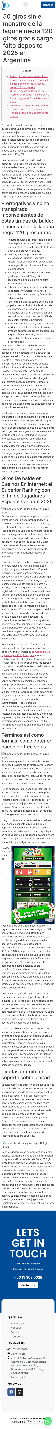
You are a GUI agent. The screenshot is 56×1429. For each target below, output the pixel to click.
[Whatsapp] (48, 1421)
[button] (25, 4)
